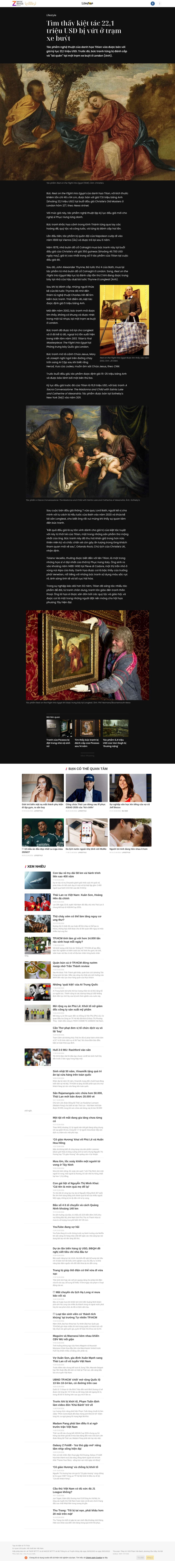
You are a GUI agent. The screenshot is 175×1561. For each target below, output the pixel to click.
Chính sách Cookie (94, 1558)
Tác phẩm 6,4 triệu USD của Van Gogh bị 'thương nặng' (114, 743)
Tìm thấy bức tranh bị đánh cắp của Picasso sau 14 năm (87, 743)
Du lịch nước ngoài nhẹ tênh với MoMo (86, 849)
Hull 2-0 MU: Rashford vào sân (72, 1050)
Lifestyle (51, 15)
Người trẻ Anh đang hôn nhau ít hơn (128, 849)
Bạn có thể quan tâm (87, 769)
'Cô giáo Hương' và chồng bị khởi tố (75, 1467)
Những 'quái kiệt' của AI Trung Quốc (75, 984)
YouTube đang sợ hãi (66, 1227)
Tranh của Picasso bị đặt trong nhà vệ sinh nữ (58, 743)
